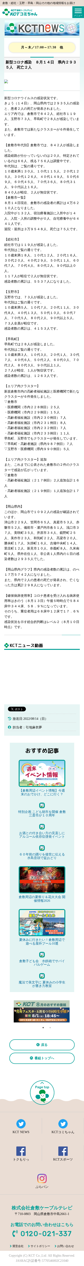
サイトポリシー (40, 1246)
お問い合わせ (65, 1246)
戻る (44, 1045)
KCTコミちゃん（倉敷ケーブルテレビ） (19, 12)
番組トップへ (44, 1058)
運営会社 (18, 1246)
